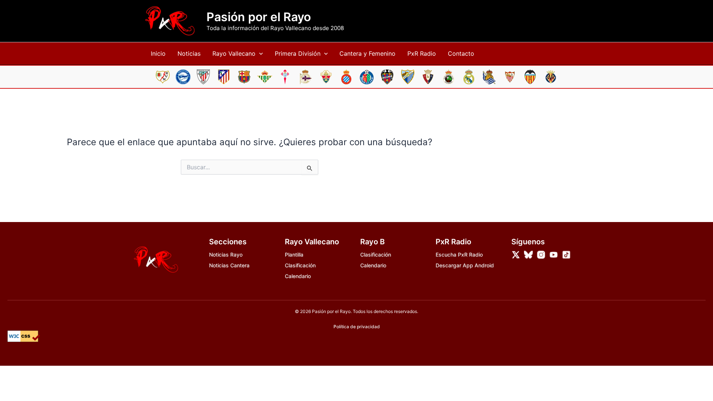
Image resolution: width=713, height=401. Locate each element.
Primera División (297, 53)
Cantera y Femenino (367, 53)
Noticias (189, 53)
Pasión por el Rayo (258, 17)
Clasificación (300, 265)
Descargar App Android (465, 265)
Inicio (158, 53)
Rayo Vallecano (233, 53)
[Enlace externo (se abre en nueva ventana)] (515, 254)
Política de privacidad (356, 326)
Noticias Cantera (229, 265)
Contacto (461, 53)
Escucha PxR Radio (459, 254)
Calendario (298, 276)
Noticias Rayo (225, 254)
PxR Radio (421, 53)
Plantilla (294, 254)
